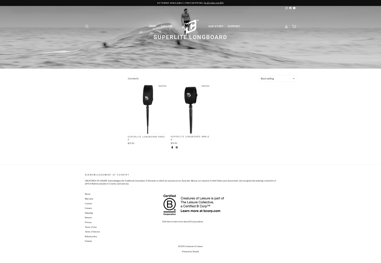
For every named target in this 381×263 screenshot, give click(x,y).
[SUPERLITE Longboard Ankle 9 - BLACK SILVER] (172, 147)
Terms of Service (92, 232)
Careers (88, 208)
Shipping (89, 213)
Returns (88, 217)
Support (234, 26)
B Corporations (196, 222)
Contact (88, 203)
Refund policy (91, 236)
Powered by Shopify (190, 251)
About (87, 194)
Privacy (88, 222)
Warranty (89, 199)
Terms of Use (91, 227)
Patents (88, 241)
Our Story (215, 26)
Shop (152, 26)
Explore (167, 26)
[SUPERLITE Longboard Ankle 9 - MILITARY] (176, 147)
